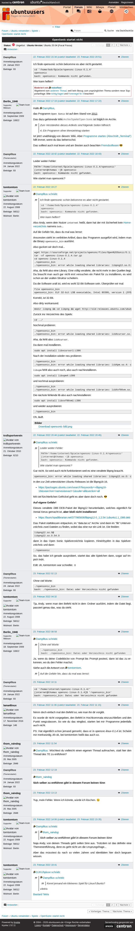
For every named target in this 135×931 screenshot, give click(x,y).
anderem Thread (58, 91)
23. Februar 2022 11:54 (45, 743)
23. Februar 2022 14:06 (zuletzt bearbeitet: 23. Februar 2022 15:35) (67, 819)
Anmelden (114, 2)
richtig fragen (57, 94)
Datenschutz (58, 925)
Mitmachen (126, 7)
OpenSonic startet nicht (14, 34)
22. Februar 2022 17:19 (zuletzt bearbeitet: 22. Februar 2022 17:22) (67, 101)
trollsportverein (12, 435)
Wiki (89, 7)
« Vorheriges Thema (99, 911)
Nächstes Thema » (122, 911)
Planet (111, 7)
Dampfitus (9, 57)
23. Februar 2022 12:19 (45, 769)
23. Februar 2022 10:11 (45, 682)
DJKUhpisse (43, 872)
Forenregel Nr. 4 (76, 94)
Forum (79, 7)
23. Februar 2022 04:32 (45, 596)
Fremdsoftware (110, 145)
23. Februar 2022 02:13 (45, 573)
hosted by (7, 2)
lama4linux (10, 705)
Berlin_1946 (10, 101)
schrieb (53, 194)
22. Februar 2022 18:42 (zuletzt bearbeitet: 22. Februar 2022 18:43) (67, 153)
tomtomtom (10, 187)
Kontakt (46, 925)
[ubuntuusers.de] (24, 15)
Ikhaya (100, 7)
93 (14, 69)
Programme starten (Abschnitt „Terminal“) (107, 136)
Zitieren (125, 57)
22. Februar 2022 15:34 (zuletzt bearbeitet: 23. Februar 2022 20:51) (67, 57)
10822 (16, 120)
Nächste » (125, 45)
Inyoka (17, 922)
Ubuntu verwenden (20, 31)
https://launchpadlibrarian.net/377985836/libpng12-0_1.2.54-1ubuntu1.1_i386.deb (84, 517)
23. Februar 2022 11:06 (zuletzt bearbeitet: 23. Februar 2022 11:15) (67, 705)
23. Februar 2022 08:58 (45, 631)
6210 (15, 455)
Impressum (70, 925)
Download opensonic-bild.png (55, 426)
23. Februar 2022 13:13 (45, 792)
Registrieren (127, 2)
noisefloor (57, 87)
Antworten (12, 49)
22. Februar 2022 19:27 (45, 187)
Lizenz (38, 925)
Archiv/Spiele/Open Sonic (78, 119)
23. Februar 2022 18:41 (45, 864)
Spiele (35, 31)
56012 (16, 211)
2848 (15, 763)
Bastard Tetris (41, 894)
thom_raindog (12, 743)
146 (15, 725)
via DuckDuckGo (124, 30)
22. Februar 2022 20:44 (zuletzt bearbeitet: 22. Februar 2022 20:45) (67, 435)
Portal (67, 7)
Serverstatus (84, 925)
